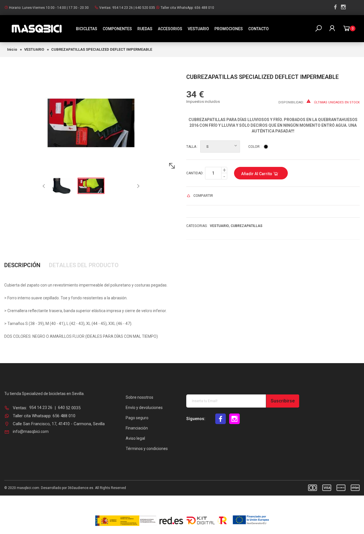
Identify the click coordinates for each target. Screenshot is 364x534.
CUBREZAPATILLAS (246, 226)
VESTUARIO (198, 28)
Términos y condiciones (147, 448)
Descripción (22, 265)
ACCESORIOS (170, 28)
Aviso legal (135, 438)
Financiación (137, 428)
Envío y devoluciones (144, 407)
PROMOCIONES (228, 28)
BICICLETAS (86, 28)
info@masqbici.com (31, 431)
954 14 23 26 (122, 8)
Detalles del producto (84, 265)
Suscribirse (283, 401)
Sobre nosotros (139, 397)
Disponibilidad (290, 102)
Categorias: (197, 226)
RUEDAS (144, 28)
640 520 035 (145, 8)
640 (62, 407)
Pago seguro (137, 418)
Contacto (258, 28)
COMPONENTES (117, 28)
